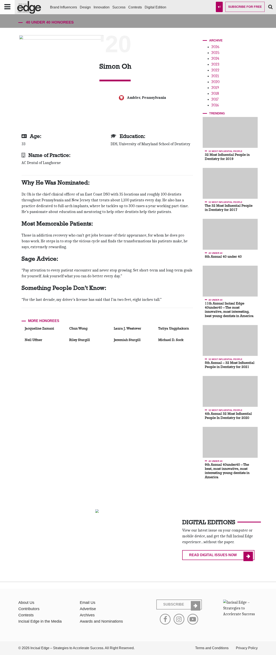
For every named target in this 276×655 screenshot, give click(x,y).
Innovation (102, 7)
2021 (215, 76)
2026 (215, 47)
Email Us (87, 602)
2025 (215, 53)
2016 (215, 105)
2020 (215, 82)
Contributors (28, 609)
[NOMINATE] (219, 7)
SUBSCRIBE (173, 604)
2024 (215, 58)
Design (85, 7)
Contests (135, 7)
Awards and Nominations (101, 621)
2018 (215, 93)
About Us (26, 602)
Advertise (88, 609)
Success (118, 7)
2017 (215, 99)
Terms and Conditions (212, 648)
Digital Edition (155, 7)
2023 (215, 64)
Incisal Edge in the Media (40, 621)
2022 (215, 70)
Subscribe (245, 6)
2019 (215, 87)
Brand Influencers (63, 7)
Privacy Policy (247, 648)
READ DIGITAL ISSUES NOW (213, 555)
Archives (87, 615)
